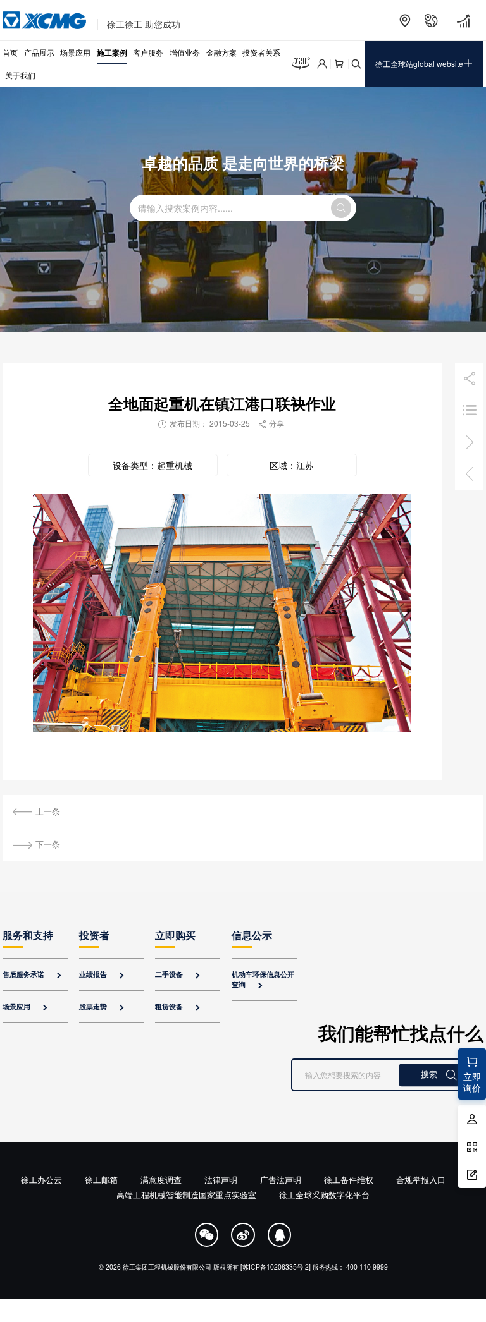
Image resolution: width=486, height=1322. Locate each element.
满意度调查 (161, 1179)
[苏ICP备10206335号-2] (275, 1266)
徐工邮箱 (101, 1179)
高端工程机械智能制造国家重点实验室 (186, 1195)
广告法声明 (280, 1179)
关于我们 (20, 75)
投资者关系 (261, 52)
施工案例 (112, 52)
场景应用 (75, 52)
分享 (271, 423)
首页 (10, 52)
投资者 (94, 935)
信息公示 (252, 935)
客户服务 (148, 52)
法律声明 (220, 1179)
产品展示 (39, 52)
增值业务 (185, 52)
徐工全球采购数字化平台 (324, 1195)
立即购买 (175, 935)
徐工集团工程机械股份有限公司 (167, 1266)
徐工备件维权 (348, 1179)
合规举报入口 (421, 1179)
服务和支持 (28, 935)
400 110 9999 (367, 1266)
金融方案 (221, 52)
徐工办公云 (41, 1179)
